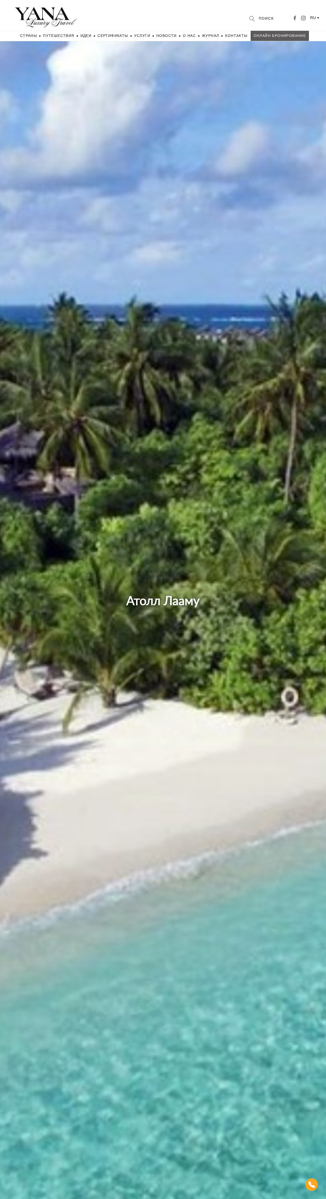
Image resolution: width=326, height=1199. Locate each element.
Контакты (236, 36)
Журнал (210, 36)
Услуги (142, 36)
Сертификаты (113, 36)
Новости (166, 36)
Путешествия (58, 36)
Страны (28, 36)
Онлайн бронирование (280, 36)
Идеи (86, 36)
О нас (189, 36)
